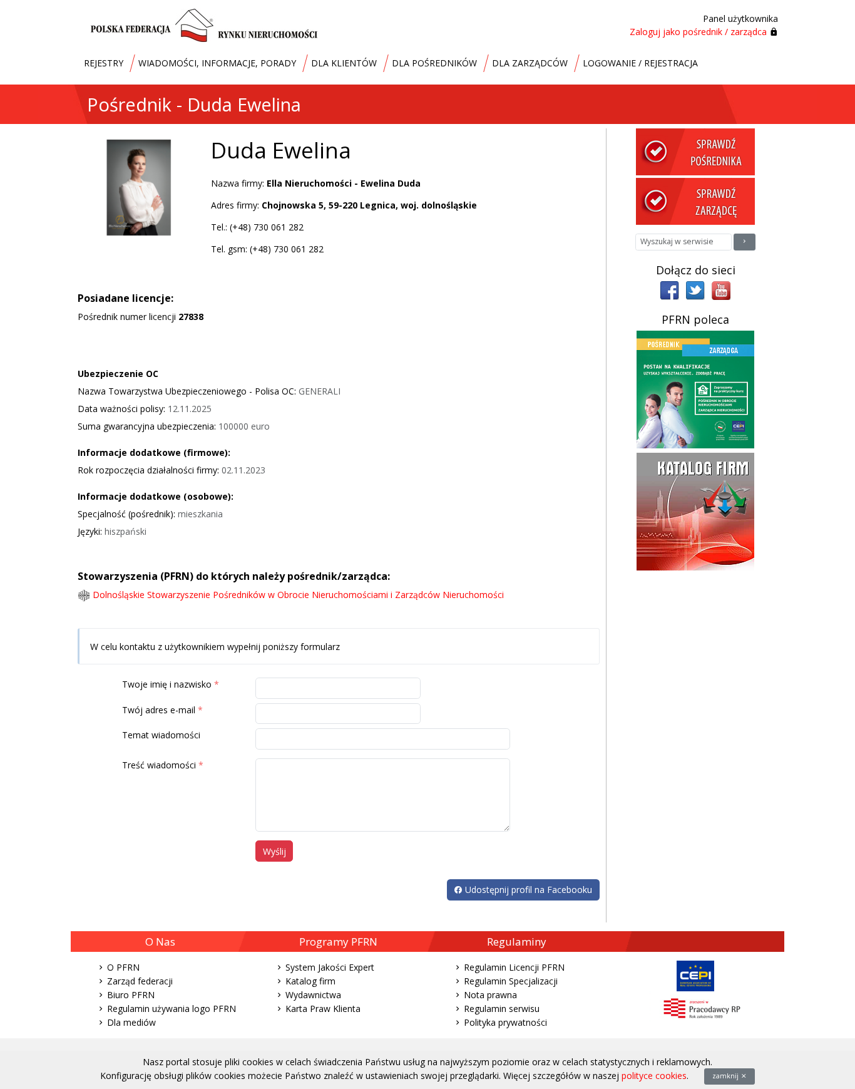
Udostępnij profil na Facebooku (527, 889)
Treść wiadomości (159, 765)
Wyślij (274, 851)
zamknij (726, 1075)
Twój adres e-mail (158, 710)
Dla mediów (131, 1022)
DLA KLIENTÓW (344, 63)
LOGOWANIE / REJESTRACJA (640, 63)
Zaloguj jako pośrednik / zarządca (698, 32)
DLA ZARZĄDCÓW (530, 63)
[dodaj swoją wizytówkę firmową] (695, 511)
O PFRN (123, 967)
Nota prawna (490, 995)
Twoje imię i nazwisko (167, 684)
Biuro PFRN (131, 995)
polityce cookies (654, 1075)
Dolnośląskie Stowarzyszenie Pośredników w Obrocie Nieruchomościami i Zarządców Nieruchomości (298, 595)
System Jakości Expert (329, 967)
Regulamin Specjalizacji (511, 981)
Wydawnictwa (313, 995)
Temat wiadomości (161, 735)
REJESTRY (103, 63)
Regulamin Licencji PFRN (514, 967)
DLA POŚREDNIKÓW (434, 63)
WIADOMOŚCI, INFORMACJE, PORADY (217, 63)
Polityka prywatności (505, 1022)
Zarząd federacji (140, 981)
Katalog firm (310, 981)
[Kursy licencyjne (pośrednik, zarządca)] (695, 389)
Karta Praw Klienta (323, 1008)
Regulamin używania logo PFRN (171, 1008)
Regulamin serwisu (502, 1008)
